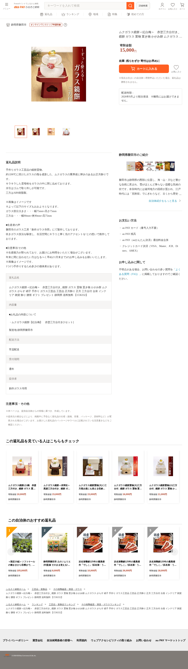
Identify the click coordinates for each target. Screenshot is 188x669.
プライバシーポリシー (15, 640)
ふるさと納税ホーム (16, 589)
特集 (114, 14)
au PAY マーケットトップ (170, 640)
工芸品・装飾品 (39, 589)
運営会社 (37, 640)
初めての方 (137, 14)
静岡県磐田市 (18, 24)
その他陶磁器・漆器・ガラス (67, 589)
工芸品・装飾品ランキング (62, 604)
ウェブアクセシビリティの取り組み (111, 640)
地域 (95, 14)
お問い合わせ (143, 640)
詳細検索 (143, 5)
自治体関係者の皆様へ (60, 640)
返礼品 (48, 14)
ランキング (72, 14)
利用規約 (82, 640)
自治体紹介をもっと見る (163, 201)
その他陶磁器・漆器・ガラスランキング (101, 604)
